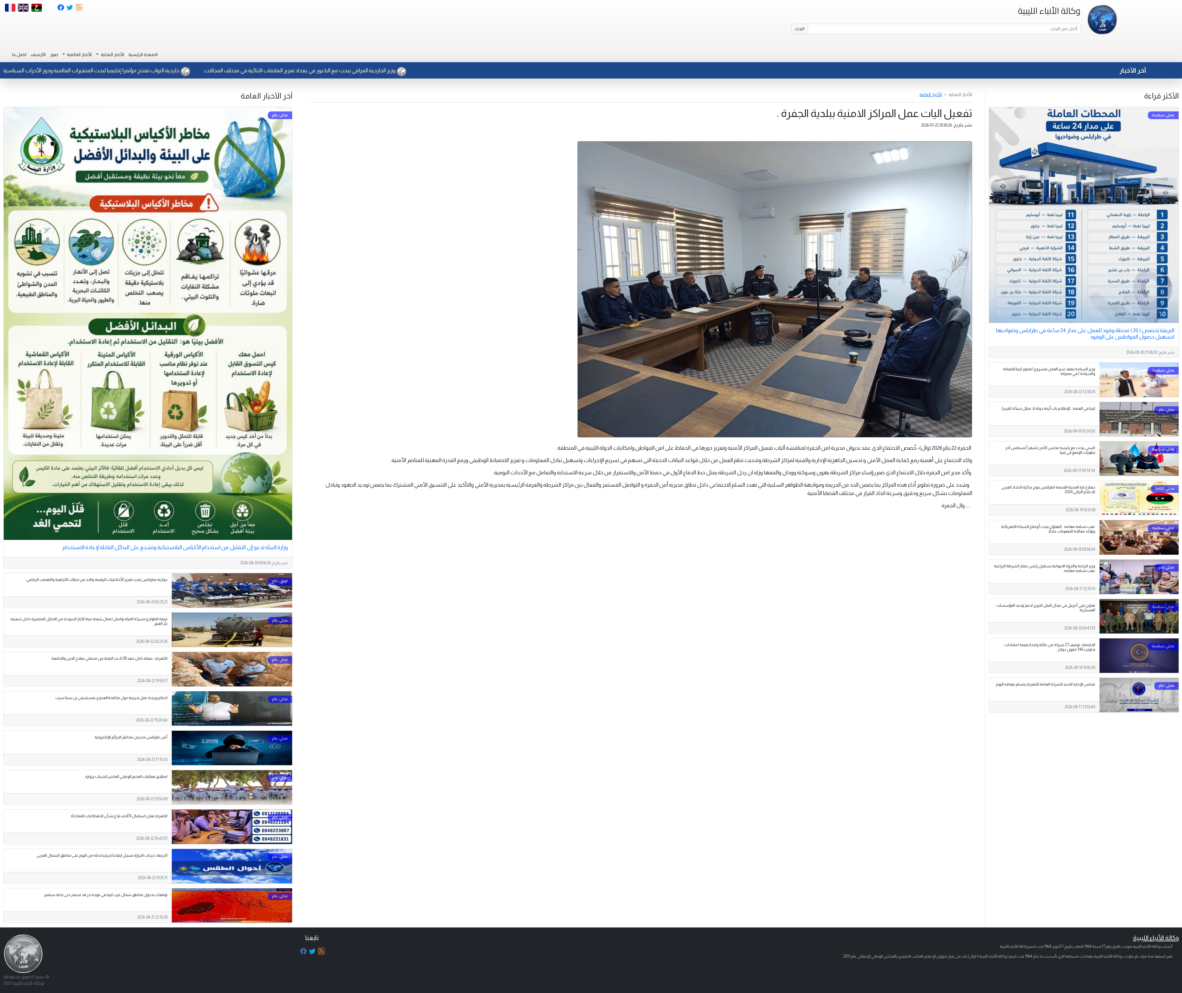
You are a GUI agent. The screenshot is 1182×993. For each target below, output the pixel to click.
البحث (799, 29)
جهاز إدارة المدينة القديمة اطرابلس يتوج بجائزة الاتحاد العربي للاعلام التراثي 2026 (1048, 489)
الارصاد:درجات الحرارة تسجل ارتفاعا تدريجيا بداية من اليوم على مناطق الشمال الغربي (102, 855)
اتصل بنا (19, 54)
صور (54, 54)
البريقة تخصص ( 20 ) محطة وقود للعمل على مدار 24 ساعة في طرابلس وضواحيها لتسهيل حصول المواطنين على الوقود (1085, 333)
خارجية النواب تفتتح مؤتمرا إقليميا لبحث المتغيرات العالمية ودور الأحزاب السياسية (312, 70)
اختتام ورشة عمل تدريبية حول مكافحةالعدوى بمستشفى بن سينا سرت (111, 698)
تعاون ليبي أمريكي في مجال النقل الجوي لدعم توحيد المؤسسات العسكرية (1045, 607)
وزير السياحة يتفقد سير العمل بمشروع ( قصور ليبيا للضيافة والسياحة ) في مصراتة (1049, 371)
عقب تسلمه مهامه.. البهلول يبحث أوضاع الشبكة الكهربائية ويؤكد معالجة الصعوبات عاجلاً (1048, 529)
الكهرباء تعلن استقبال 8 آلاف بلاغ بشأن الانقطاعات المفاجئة (119, 816)
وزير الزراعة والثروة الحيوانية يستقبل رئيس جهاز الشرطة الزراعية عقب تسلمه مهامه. (1044, 568)
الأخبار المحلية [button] (112, 54)
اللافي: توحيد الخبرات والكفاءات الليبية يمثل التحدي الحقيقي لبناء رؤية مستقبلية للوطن (106, 70)
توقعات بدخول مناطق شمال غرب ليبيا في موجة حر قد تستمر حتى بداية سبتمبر (105, 895)
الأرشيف (38, 54)
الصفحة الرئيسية (143, 54)
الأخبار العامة (930, 94)
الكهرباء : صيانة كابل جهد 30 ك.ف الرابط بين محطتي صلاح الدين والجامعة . (108, 658)
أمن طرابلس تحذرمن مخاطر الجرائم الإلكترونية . (130, 737)
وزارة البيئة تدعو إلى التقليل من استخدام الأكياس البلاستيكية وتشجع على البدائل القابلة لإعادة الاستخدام (175, 547)
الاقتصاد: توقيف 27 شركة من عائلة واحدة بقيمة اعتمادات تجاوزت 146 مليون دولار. (1049, 647)
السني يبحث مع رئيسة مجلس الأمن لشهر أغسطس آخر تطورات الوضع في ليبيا (1050, 450)
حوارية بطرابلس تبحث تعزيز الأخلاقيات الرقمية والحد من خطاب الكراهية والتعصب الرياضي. (96, 579)
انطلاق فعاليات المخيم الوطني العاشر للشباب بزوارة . (125, 776)
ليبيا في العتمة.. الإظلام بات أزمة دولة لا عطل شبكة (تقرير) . (1047, 408)
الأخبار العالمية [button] (79, 54)
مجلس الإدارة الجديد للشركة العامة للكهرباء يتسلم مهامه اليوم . (1045, 684)
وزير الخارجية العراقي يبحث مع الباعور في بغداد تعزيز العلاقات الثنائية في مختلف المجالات (521, 70)
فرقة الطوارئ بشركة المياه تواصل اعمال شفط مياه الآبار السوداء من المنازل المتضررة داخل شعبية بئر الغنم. (88, 621)
